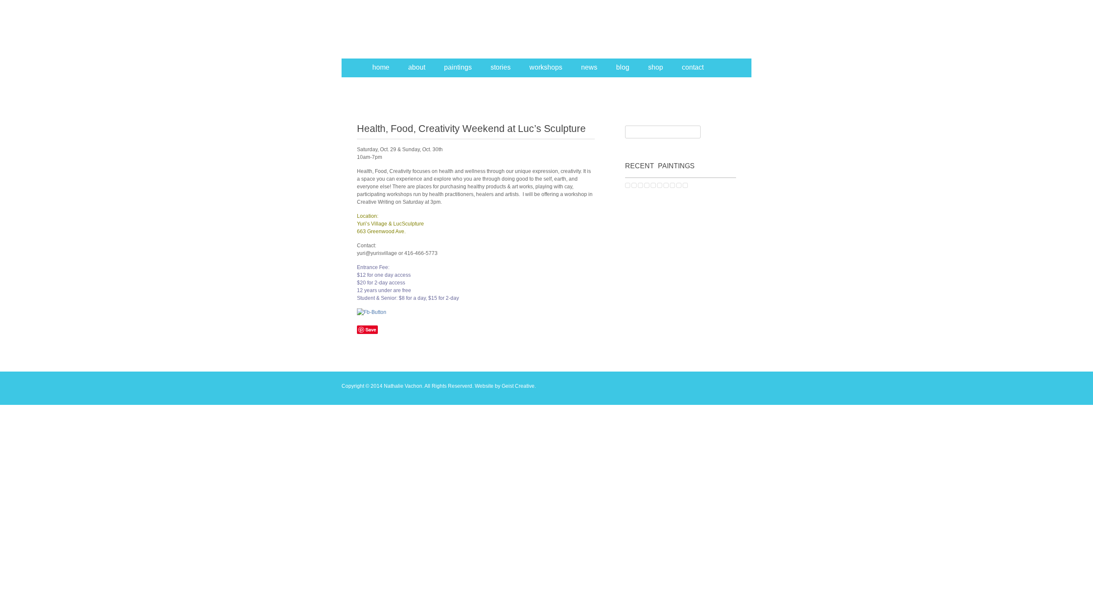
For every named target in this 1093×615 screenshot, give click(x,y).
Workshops (545, 67)
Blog (622, 67)
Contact (693, 67)
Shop (655, 67)
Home (380, 67)
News (589, 67)
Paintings (458, 67)
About (416, 67)
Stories (501, 67)
